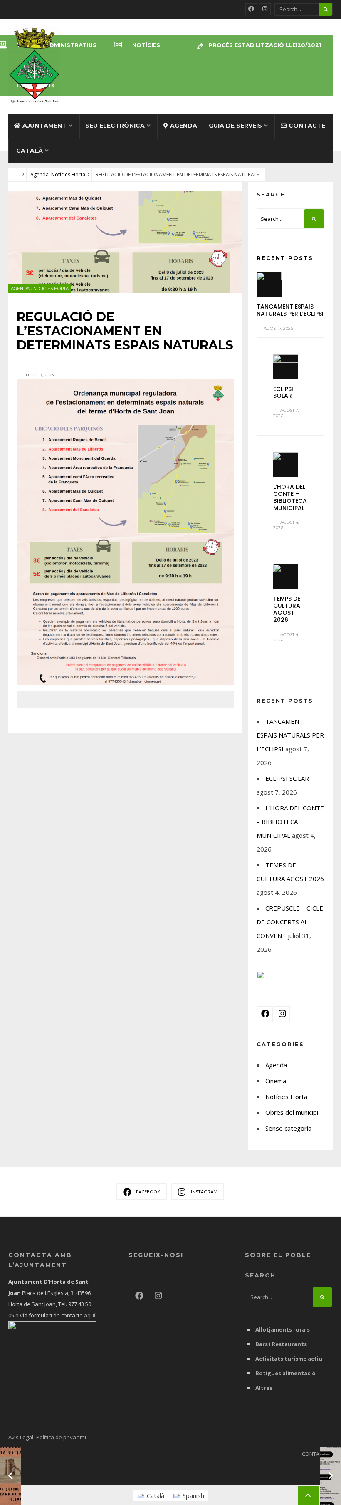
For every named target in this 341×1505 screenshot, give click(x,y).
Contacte (307, 125)
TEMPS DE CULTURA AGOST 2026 (286, 609)
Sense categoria (288, 1128)
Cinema (275, 1081)
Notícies (146, 45)
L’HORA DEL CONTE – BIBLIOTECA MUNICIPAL (290, 497)
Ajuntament (44, 125)
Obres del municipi (291, 1112)
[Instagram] (265, 9)
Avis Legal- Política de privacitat (47, 1437)
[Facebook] (251, 9)
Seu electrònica (115, 125)
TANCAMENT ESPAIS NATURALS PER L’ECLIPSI (290, 310)
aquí (89, 1315)
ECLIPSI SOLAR (283, 392)
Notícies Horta (68, 174)
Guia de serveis (235, 125)
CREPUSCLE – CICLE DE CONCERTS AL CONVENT (290, 922)
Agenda (183, 125)
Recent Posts (285, 258)
